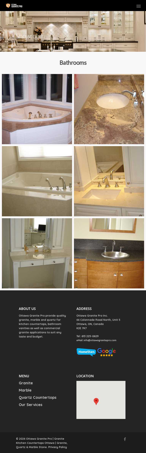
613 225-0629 (90, 336)
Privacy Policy (57, 447)
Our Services (30, 404)
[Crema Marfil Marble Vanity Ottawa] (109, 181)
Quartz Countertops (37, 397)
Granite (26, 383)
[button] (96, 401)
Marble (25, 390)
